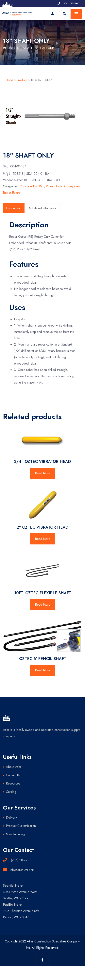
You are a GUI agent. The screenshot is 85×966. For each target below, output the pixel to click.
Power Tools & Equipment (63, 186)
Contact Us (13, 775)
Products (22, 80)
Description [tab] (13, 208)
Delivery (11, 817)
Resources (13, 783)
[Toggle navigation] (76, 14)
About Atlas (14, 767)
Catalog (11, 791)
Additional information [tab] (43, 208)
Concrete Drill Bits (32, 186)
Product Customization (21, 826)
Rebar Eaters (11, 192)
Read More (42, 473)
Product (24, 48)
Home (11, 48)
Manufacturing (15, 834)
